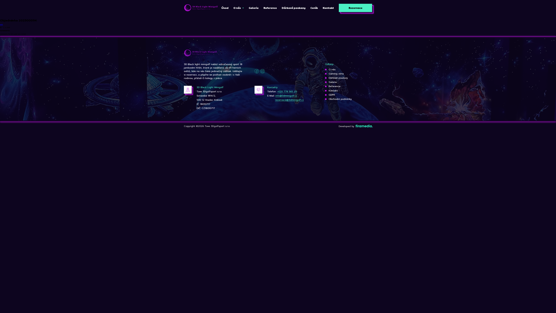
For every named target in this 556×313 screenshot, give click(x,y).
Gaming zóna (336, 73)
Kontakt (333, 90)
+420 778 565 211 (287, 91)
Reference (334, 86)
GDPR (332, 95)
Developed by (347, 126)
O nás (332, 69)
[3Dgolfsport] (201, 8)
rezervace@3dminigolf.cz (289, 100)
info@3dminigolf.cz (286, 96)
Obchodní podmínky (340, 99)
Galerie (333, 82)
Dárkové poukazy (338, 78)
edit (1, 24)
